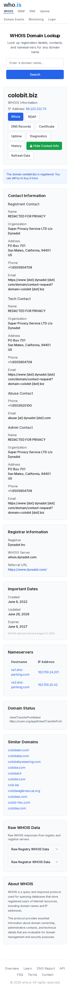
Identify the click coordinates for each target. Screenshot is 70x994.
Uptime (45, 11)
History (16, 146)
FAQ (20, 975)
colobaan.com (18, 750)
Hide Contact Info (46, 146)
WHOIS (8, 11)
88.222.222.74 (36, 109)
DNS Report (46, 968)
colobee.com (17, 797)
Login (52, 19)
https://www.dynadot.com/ (27, 569)
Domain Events (14, 19)
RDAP (21, 11)
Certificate (46, 126)
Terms (32, 975)
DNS (32, 11)
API (62, 968)
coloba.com (16, 767)
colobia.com (17, 808)
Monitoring (36, 19)
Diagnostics (38, 136)
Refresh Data (20, 155)
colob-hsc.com (19, 802)
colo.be (13, 785)
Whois (15, 116)
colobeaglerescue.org (24, 791)
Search (35, 74)
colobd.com (16, 779)
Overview (12, 968)
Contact (47, 975)
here (35, 178)
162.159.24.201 (48, 672)
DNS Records (21, 126)
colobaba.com (18, 756)
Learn (28, 968)
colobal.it (14, 773)
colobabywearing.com (24, 762)
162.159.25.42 (48, 685)
